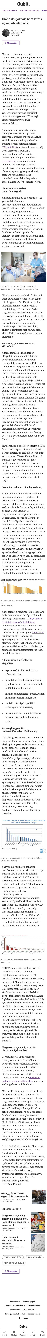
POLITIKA (20, 1247)
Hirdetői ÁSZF (29, 1310)
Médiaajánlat (15, 1310)
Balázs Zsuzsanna (18, 30)
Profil (42, 1335)
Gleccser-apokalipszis (29, 10)
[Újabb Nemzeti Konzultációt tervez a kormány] (38, 1243)
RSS (23, 1314)
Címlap (14, 1335)
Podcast (23, 1335)
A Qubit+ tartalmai (10, 10)
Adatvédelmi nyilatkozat (14, 1306)
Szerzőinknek (34, 1314)
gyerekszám (8, 161)
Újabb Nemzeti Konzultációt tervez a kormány (13, 1240)
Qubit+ (33, 1335)
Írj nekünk (23, 1318)
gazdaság (15, 35)
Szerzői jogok (29, 1302)
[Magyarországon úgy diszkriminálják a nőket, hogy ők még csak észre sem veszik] (38, 1222)
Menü (4, 1335)
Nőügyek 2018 (9, 147)
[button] (13, 1257)
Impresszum (15, 1302)
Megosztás (12, 43)
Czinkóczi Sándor (8, 1247)
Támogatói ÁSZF (12, 1314)
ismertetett (38, 632)
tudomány (22, 1228)
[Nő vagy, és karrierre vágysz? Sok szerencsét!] (39, 1197)
